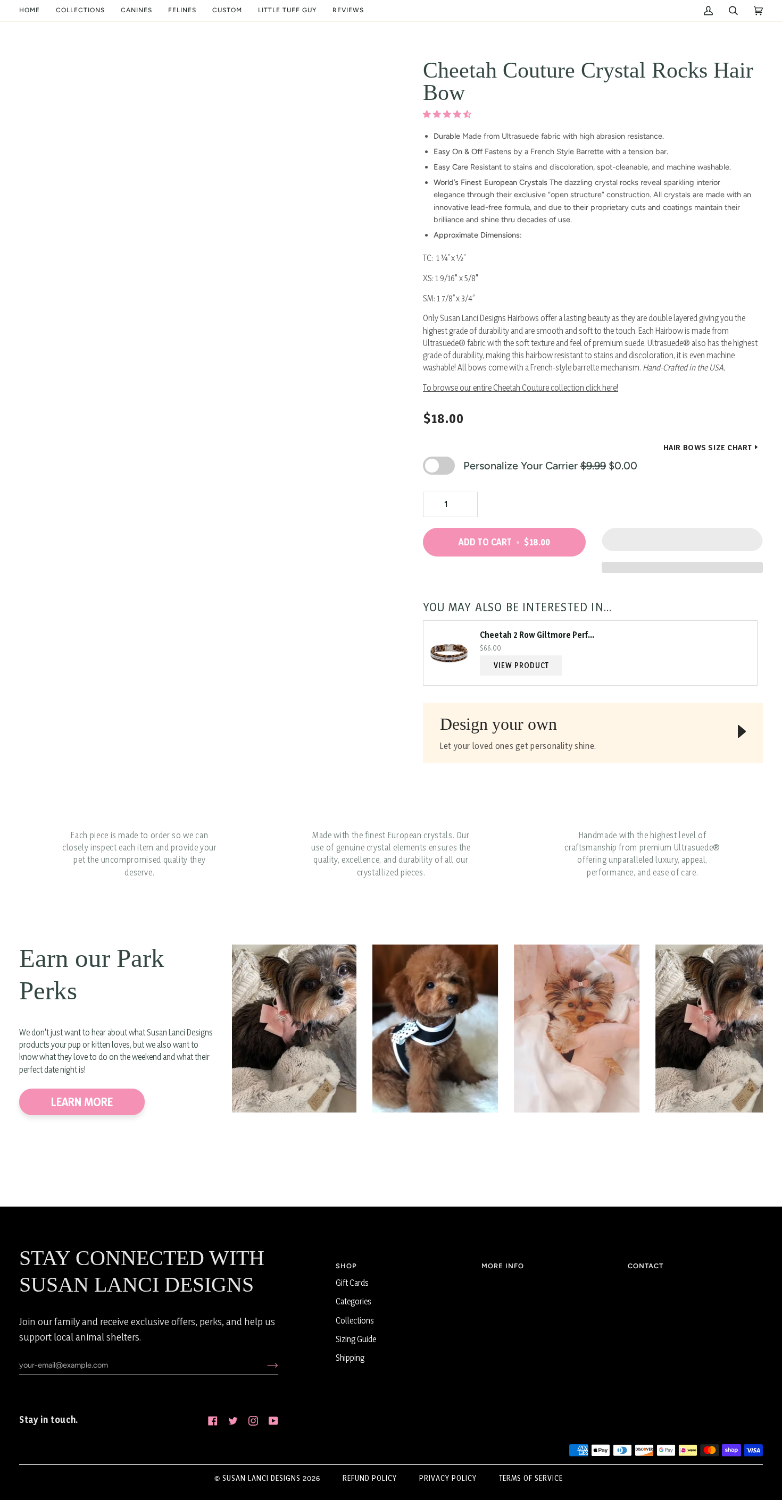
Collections (355, 1321)
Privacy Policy (448, 1477)
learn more (82, 1102)
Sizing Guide (356, 1339)
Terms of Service (531, 1477)
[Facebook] (213, 1421)
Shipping (350, 1358)
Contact (645, 1266)
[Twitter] (233, 1421)
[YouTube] (273, 1421)
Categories (353, 1301)
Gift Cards (352, 1283)
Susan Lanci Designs (261, 1477)
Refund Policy (370, 1477)
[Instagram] (253, 1421)
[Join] (264, 1364)
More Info (502, 1266)
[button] (80, 10)
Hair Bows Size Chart (707, 447)
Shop (346, 1266)
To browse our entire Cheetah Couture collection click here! (520, 388)
